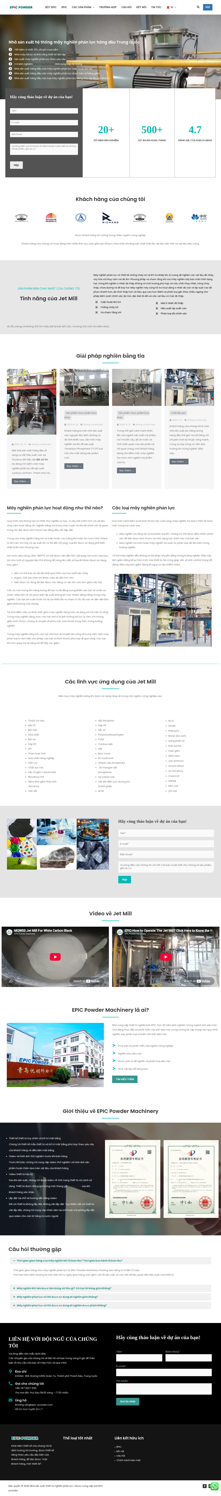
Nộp (16, 165)
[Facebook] (205, 1486)
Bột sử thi (42, 459)
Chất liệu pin (178, 413)
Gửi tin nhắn (127, 1401)
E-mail (121, 1366)
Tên (119, 1352)
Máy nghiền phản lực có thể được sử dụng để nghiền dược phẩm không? (62, 1305)
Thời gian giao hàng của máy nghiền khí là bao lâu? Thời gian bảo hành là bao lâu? (69, 1260)
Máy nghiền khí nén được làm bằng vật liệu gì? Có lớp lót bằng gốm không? (64, 1288)
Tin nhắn (123, 1381)
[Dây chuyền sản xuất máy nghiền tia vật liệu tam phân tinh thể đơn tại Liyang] (189, 387)
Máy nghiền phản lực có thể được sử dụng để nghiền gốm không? (57, 1297)
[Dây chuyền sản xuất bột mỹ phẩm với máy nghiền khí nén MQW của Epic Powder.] (136, 387)
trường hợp (74, 1186)
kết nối (120, 1451)
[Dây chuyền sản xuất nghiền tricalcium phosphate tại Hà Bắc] (84, 387)
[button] (92, 7)
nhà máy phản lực (43, 64)
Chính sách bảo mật (128, 1460)
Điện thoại (173, 1352)
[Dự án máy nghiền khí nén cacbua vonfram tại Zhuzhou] (31, 401)
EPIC (119, 1446)
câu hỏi (120, 1455)
